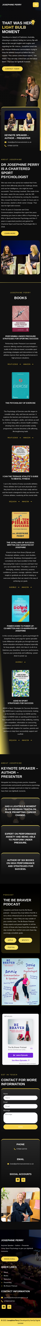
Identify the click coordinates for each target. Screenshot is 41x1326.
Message (6, 1110)
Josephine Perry (12, 5)
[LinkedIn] (18, 1180)
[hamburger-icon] (36, 4)
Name (5, 1094)
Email (5, 1102)
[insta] (23, 1180)
